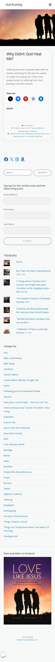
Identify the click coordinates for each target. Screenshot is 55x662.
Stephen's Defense (13, 494)
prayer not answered (27, 136)
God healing (30, 134)
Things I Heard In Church (15, 521)
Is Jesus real (9, 422)
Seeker (7, 488)
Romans (8, 483)
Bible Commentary (13, 358)
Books (19, 261)
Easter (7, 385)
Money (7, 455)
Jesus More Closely (13, 433)
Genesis (7, 396)
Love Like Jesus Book (14, 444)
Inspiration (9, 416)
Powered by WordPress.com (27, 640)
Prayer (7, 477)
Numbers (8, 466)
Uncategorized (11, 536)
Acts (6, 352)
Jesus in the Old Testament (17, 427)
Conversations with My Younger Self (21, 380)
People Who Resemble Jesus (18, 472)
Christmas (8, 369)
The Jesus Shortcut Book (16, 516)
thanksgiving (10, 510)
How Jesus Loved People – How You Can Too (26, 402)
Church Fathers (11, 374)
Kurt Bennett (39, 128)
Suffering (33, 131)
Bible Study (25, 131)
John (6, 438)
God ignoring (40, 134)
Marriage (8, 450)
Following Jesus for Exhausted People (22, 391)
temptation (9, 505)
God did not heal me (17, 134)
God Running (14, 4)
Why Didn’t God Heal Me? (23, 56)
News (6, 461)
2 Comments (28, 125)
